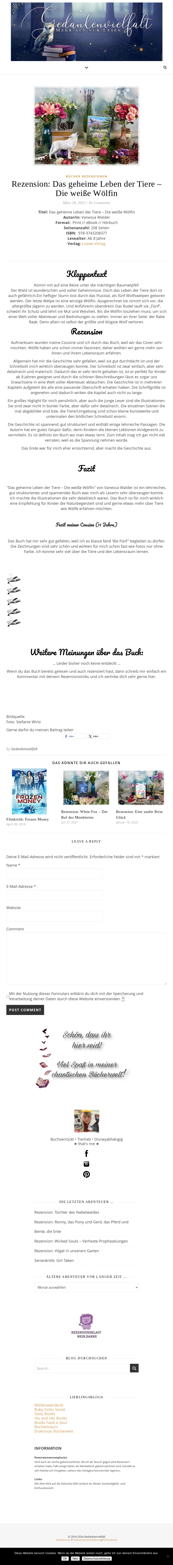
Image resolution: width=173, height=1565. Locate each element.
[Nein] (168, 1556)
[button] (74, 736)
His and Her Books (50, 1418)
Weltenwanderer (49, 1405)
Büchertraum (46, 1426)
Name (13, 865)
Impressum (63, 1540)
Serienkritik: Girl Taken (54, 1260)
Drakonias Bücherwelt (53, 1431)
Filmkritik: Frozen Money (27, 819)
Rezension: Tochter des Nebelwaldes (66, 1212)
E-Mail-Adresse (21, 886)
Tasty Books (44, 1413)
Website (13, 907)
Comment (15, 928)
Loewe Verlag (93, 243)
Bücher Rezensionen (86, 176)
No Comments (99, 203)
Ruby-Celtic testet (49, 1409)
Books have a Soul (50, 1422)
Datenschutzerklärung (87, 1540)
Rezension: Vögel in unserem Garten (66, 1250)
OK (65, 1558)
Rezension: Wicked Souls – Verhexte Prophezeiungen (81, 1241)
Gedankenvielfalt (24, 749)
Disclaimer (110, 1540)
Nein (75, 1558)
